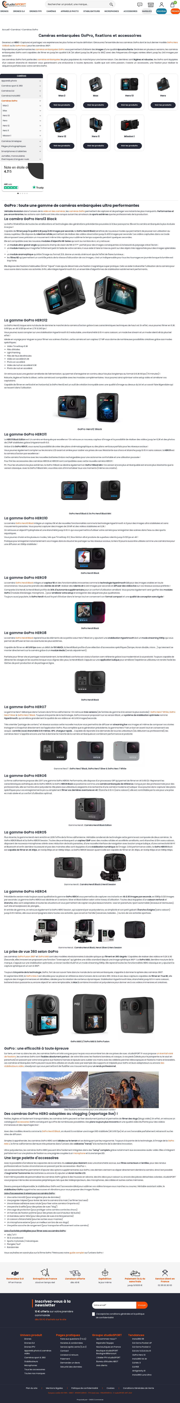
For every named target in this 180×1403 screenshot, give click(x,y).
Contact (64, 1350)
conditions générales (120, 1313)
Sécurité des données (71, 1366)
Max (95, 96)
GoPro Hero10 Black (24, 523)
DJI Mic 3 (136, 1362)
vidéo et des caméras (54, 211)
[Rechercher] (111, 4)
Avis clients (101, 1365)
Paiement (65, 1358)
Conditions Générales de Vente (138, 1388)
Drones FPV (36, 11)
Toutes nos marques (34, 1373)
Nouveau (161, 11)
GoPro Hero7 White (159, 712)
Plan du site (31, 1388)
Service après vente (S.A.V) (73, 1346)
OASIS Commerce (96, 1400)
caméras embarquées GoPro (50, 49)
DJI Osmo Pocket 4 (141, 1346)
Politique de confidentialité (84, 1388)
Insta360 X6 (138, 1338)
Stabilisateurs (91, 11)
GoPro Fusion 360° (26, 956)
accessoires (23, 1121)
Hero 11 (96, 137)
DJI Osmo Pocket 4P (142, 1343)
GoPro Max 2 (21, 45)
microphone (79, 1153)
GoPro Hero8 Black (24, 638)
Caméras (51, 11)
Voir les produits (62, 105)
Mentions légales (54, 1388)
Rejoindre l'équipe (105, 1343)
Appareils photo (70, 11)
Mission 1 (129, 137)
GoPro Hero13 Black (51, 1131)
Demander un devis (70, 1362)
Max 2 (61, 96)
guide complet (76, 1252)
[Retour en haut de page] (176, 979)
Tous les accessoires (34, 1369)
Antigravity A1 (138, 1370)
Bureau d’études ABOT (107, 1361)
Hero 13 (129, 96)
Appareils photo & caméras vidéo (37, 1352)
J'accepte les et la (120, 1315)
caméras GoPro (77, 211)
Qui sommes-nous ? (106, 1338)
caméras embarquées (48, 59)
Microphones (111, 11)
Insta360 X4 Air (139, 1358)
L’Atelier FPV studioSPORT (108, 1357)
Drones (4, 11)
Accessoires (130, 11)
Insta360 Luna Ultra (141, 1374)
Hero (163, 96)
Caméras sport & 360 (35, 1357)
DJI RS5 (135, 1366)
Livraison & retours (69, 1354)
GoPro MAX (43, 956)
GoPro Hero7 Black (26, 715)
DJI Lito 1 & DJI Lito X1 (141, 1350)
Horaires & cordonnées (71, 1343)
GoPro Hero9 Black (24, 582)
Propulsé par (82, 1400)
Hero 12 (62, 137)
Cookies (110, 1388)
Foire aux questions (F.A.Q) (73, 1338)
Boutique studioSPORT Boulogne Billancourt (107, 1352)
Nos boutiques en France (108, 1346)
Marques (147, 11)
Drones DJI (19, 11)
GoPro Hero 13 (138, 1354)
